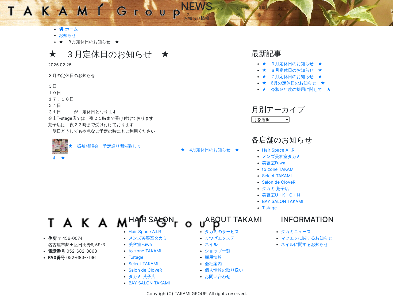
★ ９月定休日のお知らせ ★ (292, 63)
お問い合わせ (288, 11)
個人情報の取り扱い (224, 270)
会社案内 (213, 263)
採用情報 (263, 11)
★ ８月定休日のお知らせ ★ (292, 70)
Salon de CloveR (278, 182)
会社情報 (242, 11)
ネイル (211, 244)
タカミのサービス (222, 231)
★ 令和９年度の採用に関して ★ (296, 89)
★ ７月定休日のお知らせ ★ (292, 76)
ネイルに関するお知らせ (304, 244)
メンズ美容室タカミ (281, 156)
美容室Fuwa (273, 162)
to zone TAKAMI (278, 169)
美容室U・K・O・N (281, 195)
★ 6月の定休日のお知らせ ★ (293, 83)
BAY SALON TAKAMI (282, 201)
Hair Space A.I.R (278, 150)
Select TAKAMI (277, 175)
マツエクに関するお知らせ (306, 238)
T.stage (269, 207)
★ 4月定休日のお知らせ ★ (209, 149)
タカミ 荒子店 (275, 188)
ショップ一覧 (217, 11)
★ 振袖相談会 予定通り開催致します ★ (96, 152)
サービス (192, 11)
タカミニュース (296, 231)
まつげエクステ (220, 238)
